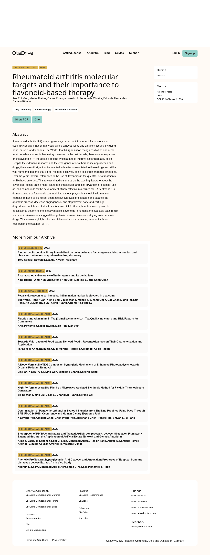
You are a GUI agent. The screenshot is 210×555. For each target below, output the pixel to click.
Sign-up (190, 53)
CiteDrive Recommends (91, 495)
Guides (119, 53)
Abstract (161, 75)
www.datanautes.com (142, 507)
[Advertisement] (105, 24)
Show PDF (21, 119)
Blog (107, 53)
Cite (37, 119)
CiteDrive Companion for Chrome (43, 495)
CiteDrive (83, 512)
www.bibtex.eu (138, 495)
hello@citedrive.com (141, 526)
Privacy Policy (59, 540)
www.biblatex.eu (139, 501)
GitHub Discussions (36, 530)
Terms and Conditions (37, 540)
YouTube (83, 518)
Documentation (33, 518)
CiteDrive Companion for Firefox (42, 500)
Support (134, 53)
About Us (93, 53)
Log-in (176, 53)
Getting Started (72, 53)
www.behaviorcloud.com (144, 513)
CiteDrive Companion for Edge (41, 506)
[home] (22, 53)
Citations (83, 500)
